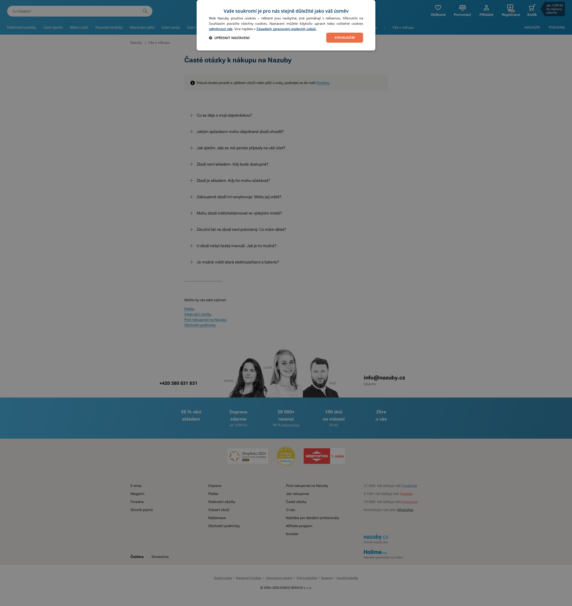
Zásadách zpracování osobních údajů (286, 29)
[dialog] (286, 25)
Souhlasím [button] (345, 37)
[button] (229, 37)
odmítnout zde (221, 29)
